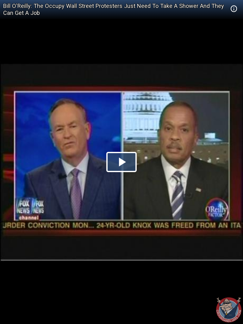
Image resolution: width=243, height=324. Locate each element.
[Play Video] (121, 162)
